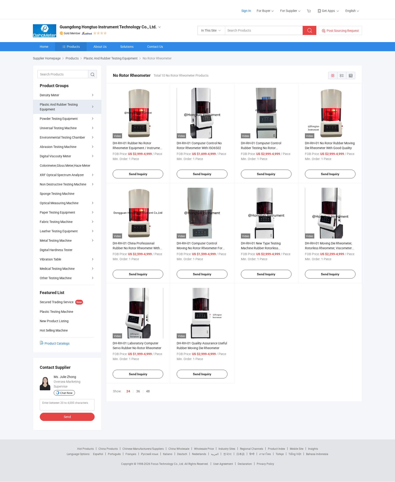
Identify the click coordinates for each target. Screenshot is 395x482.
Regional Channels (251, 448)
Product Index (276, 448)
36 (138, 391)
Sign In (246, 10)
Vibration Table (50, 259)
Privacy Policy (265, 464)
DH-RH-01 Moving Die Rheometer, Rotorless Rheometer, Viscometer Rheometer (328, 248)
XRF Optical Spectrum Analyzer (62, 175)
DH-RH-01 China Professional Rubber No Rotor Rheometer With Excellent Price (136, 248)
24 (128, 391)
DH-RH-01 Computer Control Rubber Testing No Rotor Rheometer (261, 148)
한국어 (227, 454)
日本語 (240, 454)
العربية (215, 454)
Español (98, 454)
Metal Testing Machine (56, 240)
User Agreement (223, 464)
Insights (313, 448)
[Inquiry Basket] (309, 10)
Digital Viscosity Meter (55, 156)
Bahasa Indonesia (317, 454)
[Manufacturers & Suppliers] (62, 9)
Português (114, 454)
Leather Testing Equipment (59, 231)
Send (67, 417)
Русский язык (149, 454)
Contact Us (155, 46)
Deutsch (182, 454)
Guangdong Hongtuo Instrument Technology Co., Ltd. (108, 26)
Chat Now (66, 393)
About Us (100, 46)
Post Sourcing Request (343, 30)
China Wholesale (178, 448)
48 (148, 391)
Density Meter (49, 95)
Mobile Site (296, 448)
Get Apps (328, 10)
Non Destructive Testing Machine (63, 184)
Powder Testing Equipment (59, 118)
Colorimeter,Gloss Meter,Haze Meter (65, 165)
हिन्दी (251, 454)
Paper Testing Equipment (57, 212)
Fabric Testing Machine (56, 222)
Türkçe (280, 454)
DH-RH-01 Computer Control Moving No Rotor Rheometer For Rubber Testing (199, 248)
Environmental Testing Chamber (62, 137)
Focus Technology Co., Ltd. (167, 464)
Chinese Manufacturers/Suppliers (143, 448)
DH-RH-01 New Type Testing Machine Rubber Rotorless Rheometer (261, 248)
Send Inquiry (138, 174)
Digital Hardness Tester (56, 250)
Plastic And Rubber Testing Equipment (59, 106)
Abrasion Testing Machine (58, 147)
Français (130, 454)
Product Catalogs (57, 343)
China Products (108, 448)
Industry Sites (227, 448)
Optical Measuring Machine (59, 203)
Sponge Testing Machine (57, 193)
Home (44, 46)
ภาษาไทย (265, 454)
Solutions (126, 46)
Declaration (245, 464)
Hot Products (85, 448)
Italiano (167, 454)
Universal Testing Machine (58, 128)
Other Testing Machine (56, 278)
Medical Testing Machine (57, 268)
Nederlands (199, 454)
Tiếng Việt (294, 454)
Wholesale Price (204, 448)
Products (73, 46)
